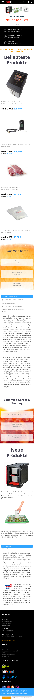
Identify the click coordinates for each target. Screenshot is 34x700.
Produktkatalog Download (10, 651)
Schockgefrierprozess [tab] (8, 304)
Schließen (15, 698)
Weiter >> (10, 604)
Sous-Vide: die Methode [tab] (9, 296)
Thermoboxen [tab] (6, 546)
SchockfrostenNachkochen (17, 284)
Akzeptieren (7, 698)
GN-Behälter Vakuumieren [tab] (10, 549)
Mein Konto (5, 649)
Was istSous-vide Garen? (17, 262)
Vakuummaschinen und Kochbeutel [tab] (13, 309)
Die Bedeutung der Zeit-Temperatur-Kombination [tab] (13, 300)
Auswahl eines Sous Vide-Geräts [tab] (12, 306)
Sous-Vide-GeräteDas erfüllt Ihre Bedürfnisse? (17, 414)
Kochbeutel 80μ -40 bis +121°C (11, 188)
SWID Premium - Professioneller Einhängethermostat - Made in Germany (13, 103)
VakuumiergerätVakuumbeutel (17, 425)
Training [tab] (4, 312)
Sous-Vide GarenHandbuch (17, 273)
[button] (22, 2)
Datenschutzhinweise (8, 654)
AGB (3, 653)
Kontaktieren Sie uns (8, 640)
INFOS (17, 24)
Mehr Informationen (25, 698)
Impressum (5, 656)
